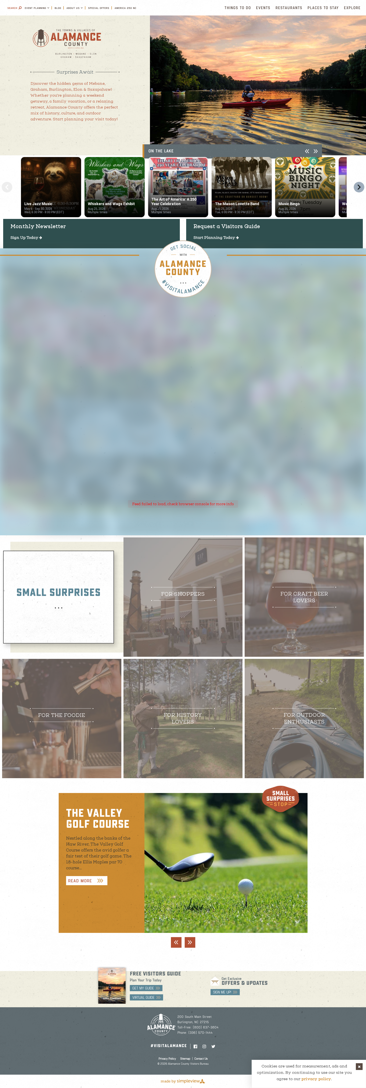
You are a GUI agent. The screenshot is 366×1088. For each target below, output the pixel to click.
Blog (58, 8)
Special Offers (98, 8)
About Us (73, 8)
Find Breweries (301, 600)
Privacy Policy (167, 1058)
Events (263, 8)
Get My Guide (143, 988)
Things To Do (238, 8)
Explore (352, 8)
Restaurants (289, 8)
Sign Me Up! (222, 992)
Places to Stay (323, 8)
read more (80, 880)
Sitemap (185, 1058)
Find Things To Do (300, 721)
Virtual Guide (143, 997)
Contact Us (201, 1058)
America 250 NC (125, 8)
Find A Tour (179, 721)
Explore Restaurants (58, 714)
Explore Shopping (179, 593)
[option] (258, 85)
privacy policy (316, 1079)
